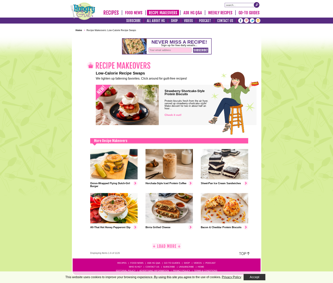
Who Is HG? (135, 267)
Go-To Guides (249, 12)
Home (201, 267)
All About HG (156, 21)
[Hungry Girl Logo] (83, 11)
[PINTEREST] (246, 20)
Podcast (205, 21)
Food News (134, 12)
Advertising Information (154, 270)
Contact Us (225, 21)
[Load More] (166, 247)
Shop (174, 21)
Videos (188, 21)
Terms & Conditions (205, 270)
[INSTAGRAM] (258, 20)
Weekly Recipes (220, 12)
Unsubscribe (186, 267)
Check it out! (173, 114)
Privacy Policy (181, 270)
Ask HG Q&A (192, 12)
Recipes (111, 12)
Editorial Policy (125, 270)
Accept (254, 277)
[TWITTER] (252, 20)
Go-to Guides (172, 263)
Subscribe (133, 21)
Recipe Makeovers (163, 12)
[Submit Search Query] (257, 5)
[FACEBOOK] (240, 20)
